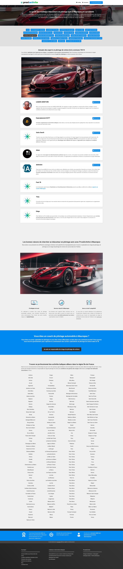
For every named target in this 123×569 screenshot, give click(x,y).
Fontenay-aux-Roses (51, 388)
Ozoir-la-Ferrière (72, 441)
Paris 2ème (71, 483)
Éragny (51, 375)
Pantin (71, 446)
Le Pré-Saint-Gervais (51, 467)
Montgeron (71, 391)
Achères (30, 375)
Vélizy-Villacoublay (92, 475)
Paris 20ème (72, 480)
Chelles (30, 462)
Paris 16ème (72, 467)
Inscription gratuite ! (97, 2)
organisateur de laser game (75, 38)
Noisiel (71, 425)
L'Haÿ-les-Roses (51, 488)
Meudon (72, 377)
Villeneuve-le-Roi (92, 491)
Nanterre (72, 409)
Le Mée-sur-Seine (51, 456)
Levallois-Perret (51, 485)
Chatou (30, 456)
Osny (72, 438)
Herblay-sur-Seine (51, 422)
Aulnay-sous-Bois (31, 396)
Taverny (92, 456)
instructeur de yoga (68, 32)
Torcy (92, 462)
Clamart (30, 475)
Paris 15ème (72, 464)
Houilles (51, 425)
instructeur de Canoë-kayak (30, 32)
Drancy (30, 509)
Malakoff (51, 506)
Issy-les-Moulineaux (51, 427)
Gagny (51, 398)
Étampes (51, 380)
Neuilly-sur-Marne (72, 417)
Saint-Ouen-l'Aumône (92, 419)
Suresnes (92, 454)
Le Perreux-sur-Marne (51, 459)
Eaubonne (30, 514)
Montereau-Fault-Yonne (71, 385)
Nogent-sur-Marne (72, 422)
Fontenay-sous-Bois (51, 391)
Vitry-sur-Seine (92, 514)
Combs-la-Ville (30, 485)
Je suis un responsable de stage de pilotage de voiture (61, 349)
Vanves (92, 472)
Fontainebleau (51, 385)
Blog (22, 562)
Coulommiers (30, 496)
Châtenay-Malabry (30, 451)
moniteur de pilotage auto (30, 35)
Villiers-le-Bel (92, 504)
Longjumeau (51, 498)
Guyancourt (51, 419)
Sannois (92, 425)
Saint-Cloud (92, 393)
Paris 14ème (72, 462)
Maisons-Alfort (51, 501)
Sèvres (92, 443)
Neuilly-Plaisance (72, 414)
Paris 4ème (71, 488)
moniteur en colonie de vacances (41, 38)
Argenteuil (30, 385)
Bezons (30, 404)
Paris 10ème (72, 451)
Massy (51, 514)
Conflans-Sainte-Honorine (30, 488)
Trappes (92, 464)
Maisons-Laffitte (51, 504)
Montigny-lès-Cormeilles (71, 396)
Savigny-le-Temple (92, 433)
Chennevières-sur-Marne (30, 464)
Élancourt (30, 517)
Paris (72, 448)
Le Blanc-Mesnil (51, 446)
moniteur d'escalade (26, 38)
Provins (72, 517)
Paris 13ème (72, 459)
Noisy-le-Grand (71, 427)
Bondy (30, 414)
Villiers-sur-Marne (92, 506)
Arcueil (30, 383)
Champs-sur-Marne (30, 446)
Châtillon (31, 454)
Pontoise (72, 514)
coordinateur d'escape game (67, 30)
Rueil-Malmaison (92, 391)
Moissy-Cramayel (72, 383)
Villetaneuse (92, 501)
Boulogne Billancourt (30, 419)
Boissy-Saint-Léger (30, 412)
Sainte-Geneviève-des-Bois (92, 401)
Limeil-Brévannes (51, 491)
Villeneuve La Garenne (92, 488)
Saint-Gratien (92, 409)
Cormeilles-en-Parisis (30, 493)
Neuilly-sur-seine (72, 419)
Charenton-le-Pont (30, 448)
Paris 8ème (71, 498)
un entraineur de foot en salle (74, 41)
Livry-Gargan (51, 493)
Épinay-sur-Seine (30, 519)
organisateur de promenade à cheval (93, 38)
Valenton (92, 469)
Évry (51, 383)
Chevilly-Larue (30, 467)
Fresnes (51, 396)
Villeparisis (92, 496)
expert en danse (79, 30)
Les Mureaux (51, 477)
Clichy (30, 477)
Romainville (92, 385)
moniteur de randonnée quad (62, 35)
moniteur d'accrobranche (82, 32)
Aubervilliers (30, 393)
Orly (72, 433)
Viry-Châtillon (92, 512)
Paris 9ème (71, 501)
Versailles (92, 477)
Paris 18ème (72, 472)
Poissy (71, 509)
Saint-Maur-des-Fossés (92, 414)
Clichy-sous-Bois (30, 480)
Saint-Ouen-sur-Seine (92, 422)
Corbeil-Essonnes (31, 491)
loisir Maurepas (52, 559)
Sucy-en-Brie (92, 451)
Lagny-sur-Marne (51, 443)
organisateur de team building (49, 41)
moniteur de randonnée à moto (46, 35)
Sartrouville (92, 430)
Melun (71, 375)
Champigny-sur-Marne (30, 443)
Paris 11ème (72, 454)
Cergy (30, 441)
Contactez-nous (24, 564)
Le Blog (79, 2)
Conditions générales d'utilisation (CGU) (29, 557)
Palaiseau (72, 443)
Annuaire (23, 553)
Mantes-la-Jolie (51, 509)
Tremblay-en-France (92, 467)
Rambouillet (92, 377)
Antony (30, 380)
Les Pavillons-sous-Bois (51, 480)
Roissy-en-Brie (92, 383)
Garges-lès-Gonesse (51, 404)
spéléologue (61, 41)
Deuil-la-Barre (30, 506)
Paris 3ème (71, 485)
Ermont (51, 377)
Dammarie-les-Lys (30, 504)
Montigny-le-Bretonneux (71, 393)
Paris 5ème (71, 491)
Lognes (51, 496)
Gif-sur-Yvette (51, 412)
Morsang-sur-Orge (72, 406)
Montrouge (71, 404)
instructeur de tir (58, 32)
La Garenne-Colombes (51, 441)
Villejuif (92, 483)
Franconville (51, 393)
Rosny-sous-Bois (92, 388)
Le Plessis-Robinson (51, 462)
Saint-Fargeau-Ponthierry (92, 404)
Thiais (92, 459)
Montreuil (72, 401)
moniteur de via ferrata (93, 35)
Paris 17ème (72, 469)
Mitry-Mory (71, 380)
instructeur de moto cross (45, 32)
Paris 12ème (72, 456)
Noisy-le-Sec (72, 430)
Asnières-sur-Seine (30, 388)
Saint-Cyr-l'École (92, 396)
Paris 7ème (71, 496)
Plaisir (71, 506)
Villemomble (92, 485)
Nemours (72, 412)
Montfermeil (72, 388)
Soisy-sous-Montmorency (92, 446)
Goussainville (51, 417)
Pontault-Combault (71, 512)
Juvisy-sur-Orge (51, 435)
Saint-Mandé (92, 412)
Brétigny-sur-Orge (30, 425)
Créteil (30, 501)
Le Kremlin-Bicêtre (51, 454)
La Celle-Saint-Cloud (51, 438)
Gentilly (51, 409)
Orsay (71, 435)
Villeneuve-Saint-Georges (92, 493)
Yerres (92, 517)
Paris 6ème (71, 493)
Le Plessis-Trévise (51, 464)
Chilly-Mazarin (30, 469)
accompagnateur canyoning (37, 30)
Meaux (51, 517)
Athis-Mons (30, 391)
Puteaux (92, 375)
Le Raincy (51, 469)
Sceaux (92, 438)
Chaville (30, 459)
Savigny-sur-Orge (92, 435)
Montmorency (72, 398)
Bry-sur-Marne (30, 433)
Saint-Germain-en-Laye (92, 406)
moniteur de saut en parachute (78, 35)
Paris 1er (72, 477)
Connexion (85, 2)
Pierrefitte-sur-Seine (72, 504)
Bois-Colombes (30, 409)
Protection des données (26, 559)
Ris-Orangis (92, 380)
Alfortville (30, 377)
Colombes (30, 483)
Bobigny (30, 406)
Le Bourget (51, 448)
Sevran (92, 441)
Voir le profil (97, 102)
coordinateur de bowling (52, 30)
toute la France (30, 316)
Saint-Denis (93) (92, 398)
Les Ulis (51, 483)
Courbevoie (30, 498)
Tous (28, 30)
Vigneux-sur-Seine (92, 480)
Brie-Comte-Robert (30, 427)
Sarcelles (92, 427)
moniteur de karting (94, 32)
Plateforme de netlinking (26, 561)
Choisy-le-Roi (31, 472)
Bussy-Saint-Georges (30, 435)
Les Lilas (51, 475)
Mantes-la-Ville (51, 512)
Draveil (30, 512)
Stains (92, 448)
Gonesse (51, 414)
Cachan (30, 438)
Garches (51, 401)
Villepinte (92, 498)
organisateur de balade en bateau (59, 38)
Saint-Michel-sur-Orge (92, 417)
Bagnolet (30, 401)
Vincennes (92, 509)
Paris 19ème (72, 475)
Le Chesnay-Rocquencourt (51, 451)
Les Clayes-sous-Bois (51, 472)
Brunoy (30, 430)
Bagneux (31, 398)
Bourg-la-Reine (30, 422)
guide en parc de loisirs (91, 30)
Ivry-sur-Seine (51, 430)
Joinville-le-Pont (51, 433)
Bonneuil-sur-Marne (30, 417)
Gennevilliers (51, 406)
